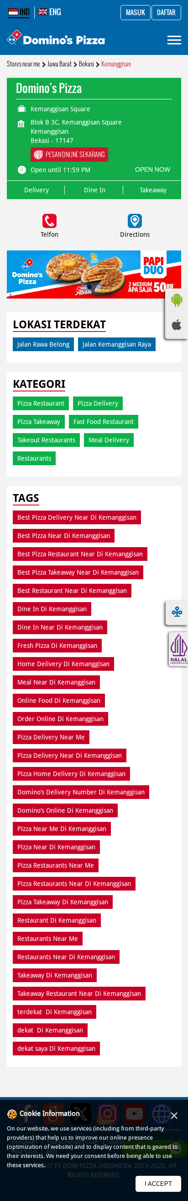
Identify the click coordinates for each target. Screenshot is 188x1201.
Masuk (135, 12)
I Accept (158, 1183)
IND (24, 11)
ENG (54, 11)
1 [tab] (89, 287)
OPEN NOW (152, 169)
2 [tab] (98, 287)
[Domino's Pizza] (56, 38)
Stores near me (23, 64)
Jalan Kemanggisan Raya (117, 344)
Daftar (166, 12)
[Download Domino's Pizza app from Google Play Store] (176, 309)
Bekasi (86, 64)
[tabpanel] (94, 274)
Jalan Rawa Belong (43, 344)
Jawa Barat (59, 64)
